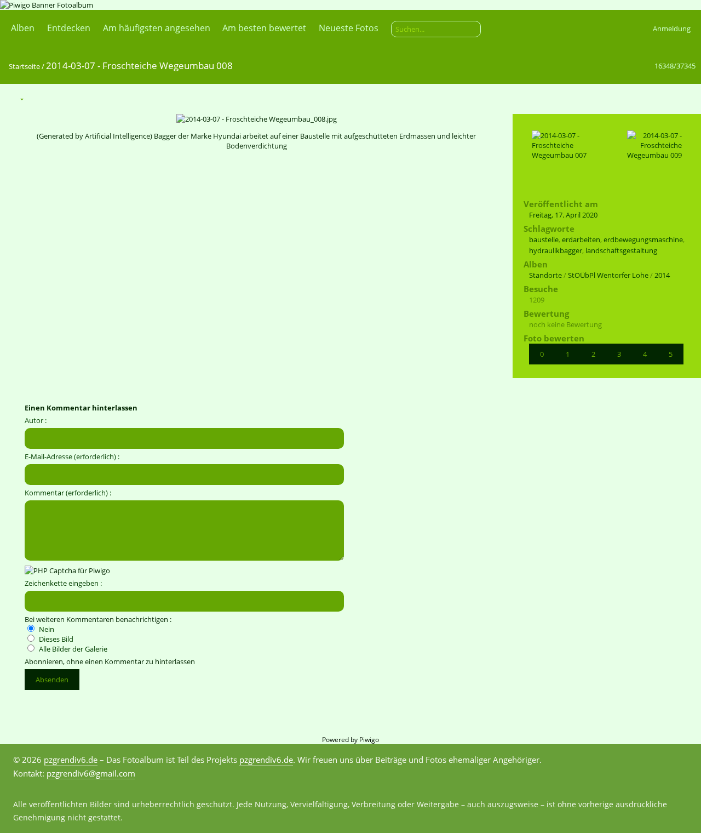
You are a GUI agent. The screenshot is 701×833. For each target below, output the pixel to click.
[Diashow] (38, 98)
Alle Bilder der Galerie (72, 649)
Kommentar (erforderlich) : (68, 493)
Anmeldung (672, 28)
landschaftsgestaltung (621, 250)
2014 (662, 275)
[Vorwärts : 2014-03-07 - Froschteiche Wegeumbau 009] (686, 98)
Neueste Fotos (348, 28)
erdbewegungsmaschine (643, 239)
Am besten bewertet (264, 28)
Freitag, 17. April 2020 (563, 215)
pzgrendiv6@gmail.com (91, 773)
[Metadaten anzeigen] (61, 98)
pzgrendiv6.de (70, 759)
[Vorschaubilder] (640, 98)
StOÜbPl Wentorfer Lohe (608, 275)
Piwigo (369, 739)
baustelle (544, 239)
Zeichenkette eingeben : (63, 583)
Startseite (24, 66)
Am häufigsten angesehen (156, 28)
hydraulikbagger (555, 250)
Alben (23, 28)
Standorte (545, 275)
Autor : (36, 420)
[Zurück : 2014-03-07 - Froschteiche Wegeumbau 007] (663, 98)
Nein (45, 629)
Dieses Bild (55, 639)
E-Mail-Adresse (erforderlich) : (72, 456)
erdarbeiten (581, 239)
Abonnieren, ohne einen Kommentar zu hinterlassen (110, 661)
